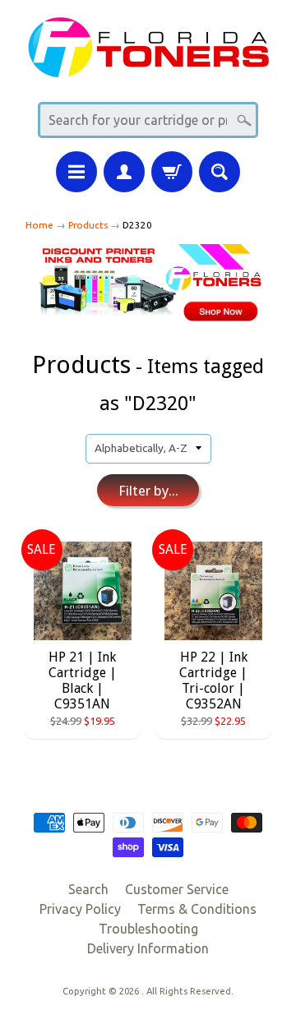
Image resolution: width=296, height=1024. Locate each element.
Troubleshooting (148, 928)
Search (88, 889)
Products (88, 224)
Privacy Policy (80, 909)
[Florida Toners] (148, 67)
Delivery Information (148, 948)
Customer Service (177, 889)
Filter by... (148, 490)
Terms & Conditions (197, 909)
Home (39, 224)
